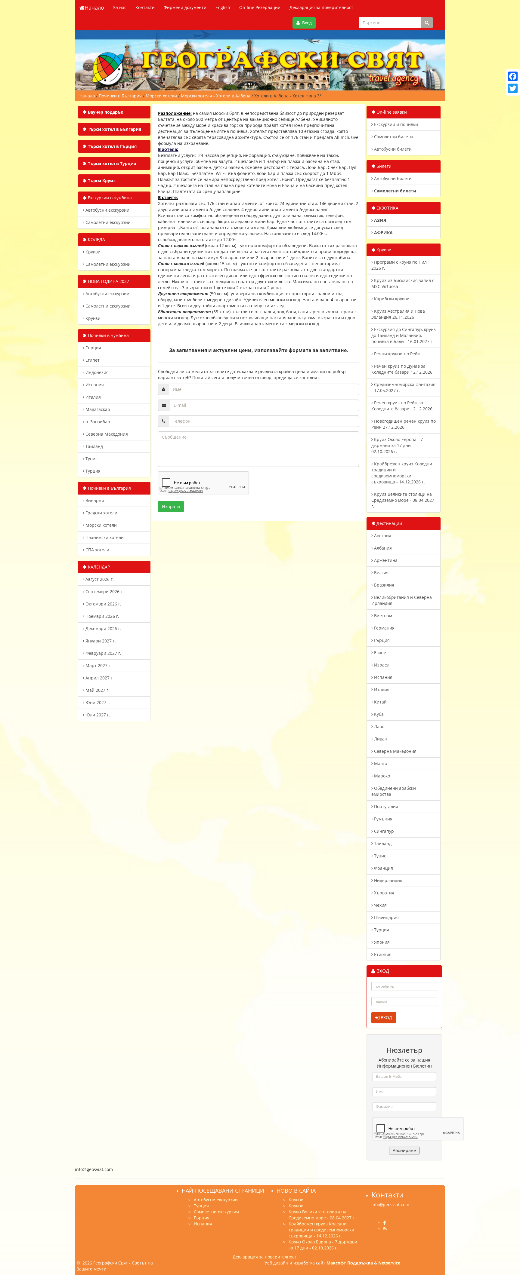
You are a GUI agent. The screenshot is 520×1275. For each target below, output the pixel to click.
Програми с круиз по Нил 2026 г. (399, 265)
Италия (92, 397)
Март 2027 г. (98, 665)
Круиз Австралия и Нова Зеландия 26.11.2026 (398, 314)
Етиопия (382, 954)
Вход (306, 23)
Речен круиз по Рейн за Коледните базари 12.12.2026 (401, 406)
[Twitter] (513, 88)
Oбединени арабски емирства (393, 791)
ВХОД (385, 1017)
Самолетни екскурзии (107, 222)
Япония (381, 942)
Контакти (145, 7)
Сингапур (383, 831)
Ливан (380, 739)
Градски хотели (100, 513)
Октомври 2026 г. (102, 604)
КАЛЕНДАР (98, 567)
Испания (94, 385)
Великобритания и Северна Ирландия (401, 600)
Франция (383, 868)
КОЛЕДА (96, 239)
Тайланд (93, 446)
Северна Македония (106, 434)
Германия (384, 628)
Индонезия (96, 372)
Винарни (94, 500)
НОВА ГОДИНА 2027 (108, 281)
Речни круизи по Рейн (396, 354)
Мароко (381, 776)
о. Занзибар (97, 421)
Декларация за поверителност (321, 7)
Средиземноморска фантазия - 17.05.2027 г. (403, 387)
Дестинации (388, 523)
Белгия (380, 572)
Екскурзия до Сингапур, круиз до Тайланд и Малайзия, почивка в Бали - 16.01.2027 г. (403, 335)
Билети (383, 166)
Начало (94, 7)
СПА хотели (96, 550)
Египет (92, 360)
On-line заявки (391, 112)
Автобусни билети (392, 149)
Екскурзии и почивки (395, 124)
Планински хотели (104, 537)
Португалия (385, 806)
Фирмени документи (185, 7)
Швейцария (386, 917)
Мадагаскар (97, 409)
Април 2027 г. (99, 678)
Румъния (382, 819)
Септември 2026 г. (104, 591)
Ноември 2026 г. (101, 616)
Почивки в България (109, 488)
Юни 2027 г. (97, 702)
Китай (380, 702)
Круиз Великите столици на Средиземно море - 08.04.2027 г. (402, 500)
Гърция (92, 348)
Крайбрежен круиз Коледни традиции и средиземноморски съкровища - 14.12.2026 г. (401, 473)
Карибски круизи (391, 299)
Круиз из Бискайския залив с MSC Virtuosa (402, 283)
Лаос (378, 726)
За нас (119, 7)
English (222, 7)
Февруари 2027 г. (102, 653)
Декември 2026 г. (102, 628)
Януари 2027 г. (100, 641)
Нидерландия (387, 880)
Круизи (92, 252)
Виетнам (382, 615)
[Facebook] (513, 76)
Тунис (91, 458)
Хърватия (383, 893)
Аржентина (385, 560)
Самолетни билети (393, 136)
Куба (378, 714)
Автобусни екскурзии (106, 210)
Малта (380, 763)
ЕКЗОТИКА (386, 208)
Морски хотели (100, 525)
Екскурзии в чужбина (109, 198)
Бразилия (383, 585)
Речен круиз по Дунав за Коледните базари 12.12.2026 (401, 369)
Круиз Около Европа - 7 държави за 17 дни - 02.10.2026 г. (397, 445)
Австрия (382, 535)
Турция (92, 471)
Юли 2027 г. (97, 715)
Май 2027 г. (97, 690)
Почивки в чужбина (108, 335)
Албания (382, 548)
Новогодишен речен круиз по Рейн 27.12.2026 (403, 424)
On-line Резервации (259, 7)
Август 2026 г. (99, 579)
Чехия (380, 905)
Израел (381, 665)
